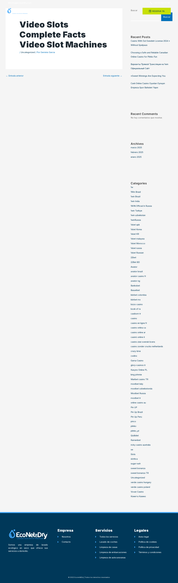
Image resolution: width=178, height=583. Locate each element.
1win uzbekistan (138, 215)
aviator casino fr (138, 276)
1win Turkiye (136, 210)
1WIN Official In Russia (141, 206)
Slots (133, 454)
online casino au (138, 402)
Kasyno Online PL (139, 370)
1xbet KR (135, 234)
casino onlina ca (138, 327)
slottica (134, 459)
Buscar (166, 17)
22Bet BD (135, 262)
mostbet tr (136, 398)
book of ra (136, 309)
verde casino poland (140, 487)
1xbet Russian (137, 252)
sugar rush (136, 463)
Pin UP (134, 407)
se (132, 449)
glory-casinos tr (138, 365)
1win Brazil (135, 196)
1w (132, 187)
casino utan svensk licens (143, 341)
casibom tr (136, 313)
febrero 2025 (137, 152)
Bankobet (135, 285)
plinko (133, 426)
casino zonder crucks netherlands (147, 346)
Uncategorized (28, 52)
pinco (133, 421)
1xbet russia (136, 248)
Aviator (134, 267)
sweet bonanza (138, 468)
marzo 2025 (136, 147)
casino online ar (138, 332)
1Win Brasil (136, 192)
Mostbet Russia (138, 393)
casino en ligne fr (139, 323)
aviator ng (135, 281)
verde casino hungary (141, 482)
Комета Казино (138, 496)
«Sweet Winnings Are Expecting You (148, 76)
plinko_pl (135, 430)
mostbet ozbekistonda (141, 388)
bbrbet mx (136, 299)
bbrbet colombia (138, 295)
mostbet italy (137, 384)
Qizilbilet (135, 435)
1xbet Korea (136, 229)
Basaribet (135, 290)
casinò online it (138, 337)
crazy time (136, 351)
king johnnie (136, 374)
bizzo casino (137, 304)
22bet (133, 257)
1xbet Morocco (138, 243)
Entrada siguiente (112, 75)
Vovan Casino (137, 491)
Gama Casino (137, 360)
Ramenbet (136, 440)
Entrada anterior (15, 75)
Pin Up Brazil (137, 412)
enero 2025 (136, 157)
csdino (134, 356)
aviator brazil (137, 271)
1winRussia (136, 220)
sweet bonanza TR (140, 473)
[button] (98, 11)
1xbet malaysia (137, 238)
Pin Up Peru (136, 416)
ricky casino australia (140, 444)
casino (134, 318)
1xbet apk (135, 224)
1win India (135, 201)
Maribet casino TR (139, 379)
